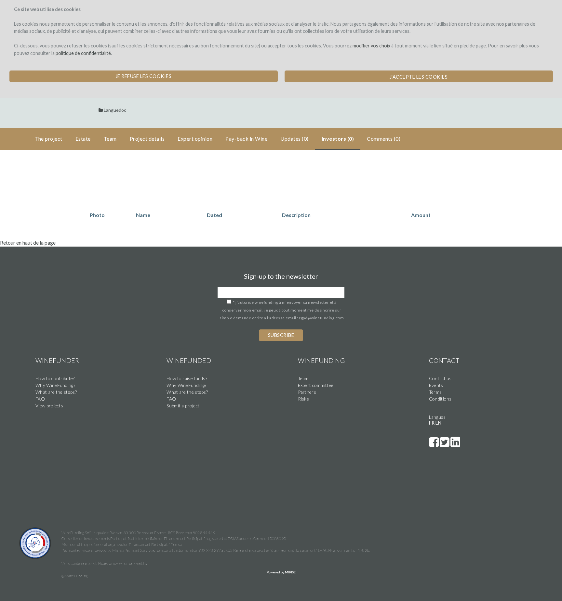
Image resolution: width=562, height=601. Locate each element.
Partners (307, 392)
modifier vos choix (371, 45)
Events (436, 385)
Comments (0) (383, 138)
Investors (338, 138)
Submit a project (183, 405)
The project (48, 138)
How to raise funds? (187, 378)
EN (438, 423)
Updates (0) (294, 138)
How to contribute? (54, 378)
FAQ (40, 399)
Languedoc (115, 110)
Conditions (440, 399)
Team (303, 378)
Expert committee (316, 385)
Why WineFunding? (55, 385)
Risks (303, 399)
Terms (435, 392)
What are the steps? (56, 392)
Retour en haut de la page (28, 242)
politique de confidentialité (83, 53)
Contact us (440, 378)
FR (432, 423)
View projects (49, 405)
